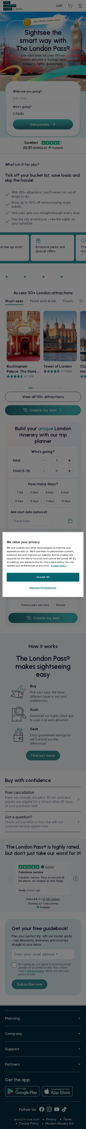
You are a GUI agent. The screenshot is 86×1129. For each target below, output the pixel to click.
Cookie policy (59, 565)
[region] (43, 565)
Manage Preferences (43, 587)
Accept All (43, 577)
